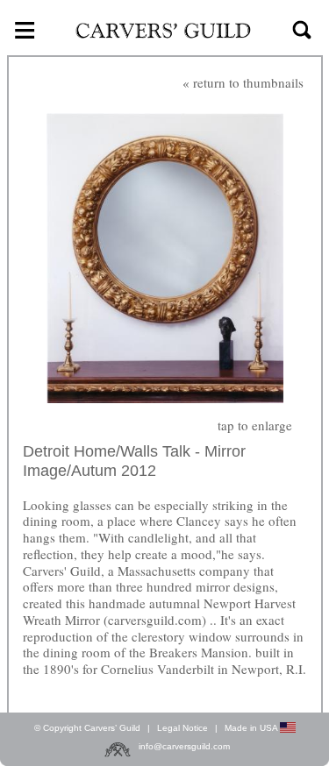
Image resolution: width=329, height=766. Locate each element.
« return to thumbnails (243, 82)
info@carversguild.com (184, 747)
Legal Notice (182, 728)
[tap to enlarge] (165, 260)
